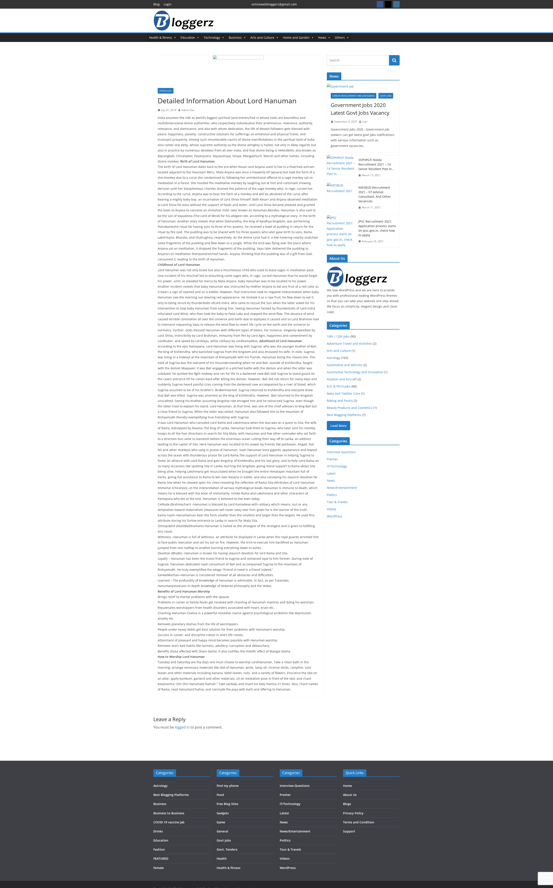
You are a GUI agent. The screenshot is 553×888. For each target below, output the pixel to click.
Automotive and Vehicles (344, 365)
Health (222, 858)
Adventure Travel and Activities (349, 343)
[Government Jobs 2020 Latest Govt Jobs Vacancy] (363, 86)
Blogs (347, 804)
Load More (338, 426)
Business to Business (168, 813)
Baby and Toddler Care (343, 393)
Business (235, 37)
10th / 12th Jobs (338, 336)
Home (347, 786)
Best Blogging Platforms (344, 415)
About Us (350, 795)
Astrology (165, 90)
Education (188, 37)
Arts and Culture (262, 37)
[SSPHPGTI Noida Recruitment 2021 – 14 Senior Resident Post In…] (341, 167)
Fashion (159, 849)
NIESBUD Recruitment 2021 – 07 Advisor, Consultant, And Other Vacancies (374, 194)
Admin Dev (188, 110)
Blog (156, 4)
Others (340, 37)
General (222, 831)
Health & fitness (160, 37)
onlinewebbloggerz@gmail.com (274, 4)
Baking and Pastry (340, 401)
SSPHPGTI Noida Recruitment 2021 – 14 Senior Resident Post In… (376, 164)
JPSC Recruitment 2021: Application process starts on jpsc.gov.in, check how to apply (377, 228)
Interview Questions (341, 452)
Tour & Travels (337, 502)
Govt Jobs (385, 95)
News (322, 37)
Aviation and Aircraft (342, 379)
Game (221, 822)
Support (349, 831)
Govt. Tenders (227, 849)
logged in (182, 727)
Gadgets (223, 813)
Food (220, 795)
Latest (331, 473)
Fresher (332, 459)
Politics (332, 495)
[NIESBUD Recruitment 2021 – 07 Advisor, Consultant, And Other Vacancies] (341, 197)
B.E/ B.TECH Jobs (339, 386)
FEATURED (160, 858)
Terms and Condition (358, 822)
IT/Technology (337, 466)
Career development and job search (353, 95)
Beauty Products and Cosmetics (349, 408)
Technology (212, 37)
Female (158, 868)
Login (168, 4)
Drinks (158, 831)
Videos (331, 509)
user (365, 121)
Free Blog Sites (227, 804)
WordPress (334, 516)
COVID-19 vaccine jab (168, 822)
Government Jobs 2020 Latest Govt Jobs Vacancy (360, 108)
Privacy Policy (353, 813)
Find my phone (228, 786)
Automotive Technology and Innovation (355, 372)
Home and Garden (296, 37)
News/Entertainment (342, 488)
